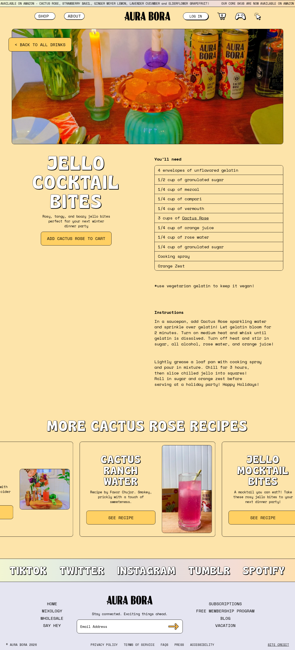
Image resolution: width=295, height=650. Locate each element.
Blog (225, 618)
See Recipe (121, 518)
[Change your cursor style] (257, 16)
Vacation (225, 625)
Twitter (82, 570)
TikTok (28, 570)
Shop (45, 16)
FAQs (164, 644)
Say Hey (52, 625)
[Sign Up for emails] (173, 626)
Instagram (146, 570)
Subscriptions (225, 604)
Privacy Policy (104, 644)
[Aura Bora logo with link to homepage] (147, 16)
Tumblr (209, 570)
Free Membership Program (225, 611)
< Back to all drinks (40, 45)
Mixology (52, 611)
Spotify (264, 570)
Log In (195, 16)
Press (179, 644)
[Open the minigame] (240, 16)
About (74, 16)
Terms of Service (139, 644)
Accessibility (202, 645)
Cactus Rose (195, 218)
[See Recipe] (147, 489)
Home (52, 604)
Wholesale (52, 618)
